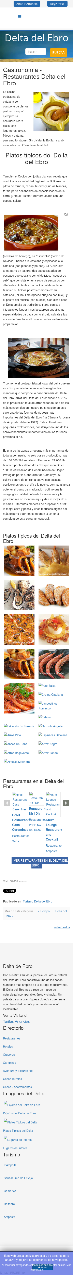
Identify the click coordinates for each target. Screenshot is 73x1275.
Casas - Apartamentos (17, 1087)
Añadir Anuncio (27, 4)
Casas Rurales (12, 1079)
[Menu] (19, 16)
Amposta (51, 851)
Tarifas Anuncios (16, 1021)
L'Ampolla (10, 1165)
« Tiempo (44, 911)
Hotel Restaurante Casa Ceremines (19, 822)
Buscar (58, 52)
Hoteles (8, 1046)
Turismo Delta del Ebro (37, 901)
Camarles (10, 1191)
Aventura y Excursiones (18, 1071)
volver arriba (62, 927)
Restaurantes (20, 836)
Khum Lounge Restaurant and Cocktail (53, 830)
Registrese (57, 4)
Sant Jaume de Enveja (18, 1178)
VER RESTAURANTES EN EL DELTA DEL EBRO (41, 862)
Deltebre (9, 1204)
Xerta (15, 841)
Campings (9, 1063)
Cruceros (9, 1054)
